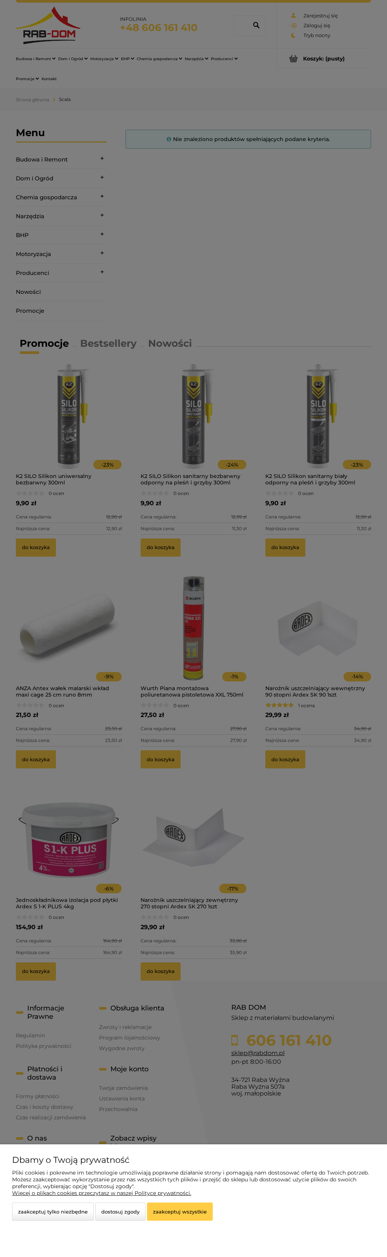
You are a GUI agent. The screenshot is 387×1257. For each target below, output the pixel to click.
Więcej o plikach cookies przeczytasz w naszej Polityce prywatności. (101, 1193)
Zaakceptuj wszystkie (180, 1212)
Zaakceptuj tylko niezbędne (53, 1212)
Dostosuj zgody (120, 1212)
